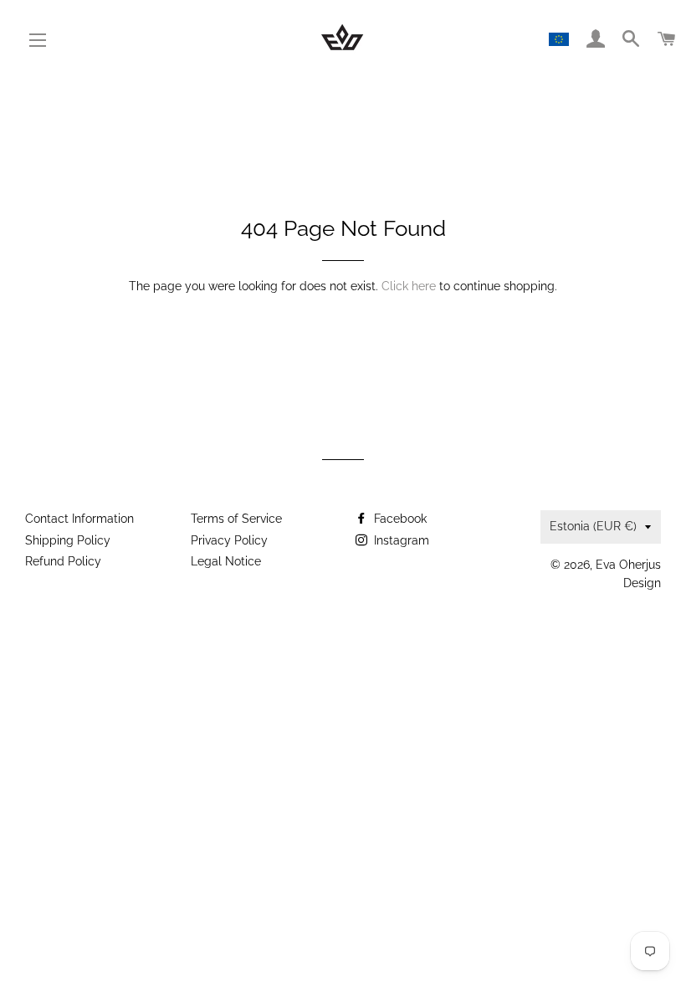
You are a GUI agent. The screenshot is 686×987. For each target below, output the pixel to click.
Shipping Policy (67, 540)
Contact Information (79, 518)
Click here (408, 286)
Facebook (399, 518)
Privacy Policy (229, 540)
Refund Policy (63, 561)
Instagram (400, 540)
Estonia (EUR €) (593, 526)
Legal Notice (226, 561)
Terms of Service (236, 518)
